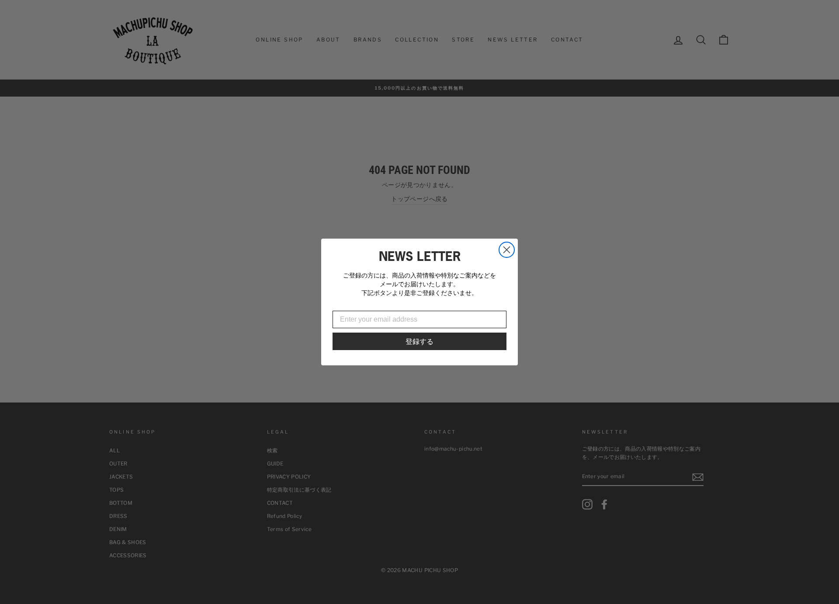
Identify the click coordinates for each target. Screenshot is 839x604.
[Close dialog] (506, 249)
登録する (419, 341)
